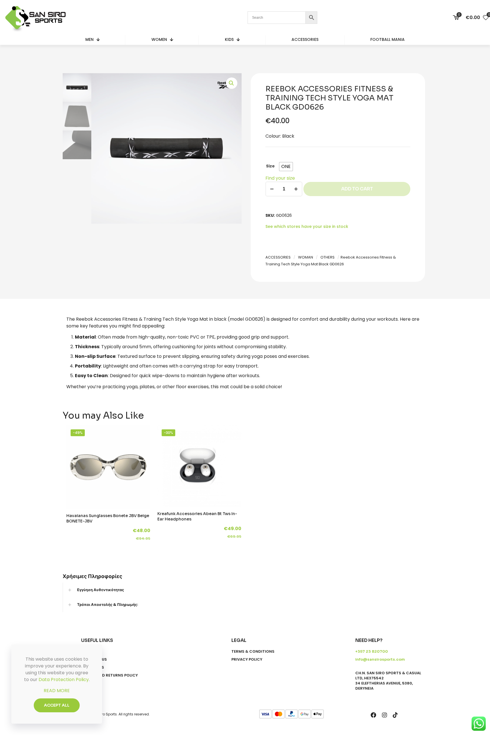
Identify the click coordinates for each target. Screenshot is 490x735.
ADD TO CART (357, 189)
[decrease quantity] (272, 189)
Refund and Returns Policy (109, 675)
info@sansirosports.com (380, 659)
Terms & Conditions (252, 651)
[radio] (286, 166)
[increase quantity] (296, 189)
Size (270, 166)
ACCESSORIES (278, 257)
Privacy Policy (246, 659)
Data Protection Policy (64, 679)
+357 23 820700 (371, 651)
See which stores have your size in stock (306, 226)
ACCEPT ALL (56, 705)
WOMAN (305, 257)
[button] (231, 83)
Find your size (280, 178)
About (87, 651)
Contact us (94, 659)
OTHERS (327, 257)
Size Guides (92, 667)
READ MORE (57, 690)
